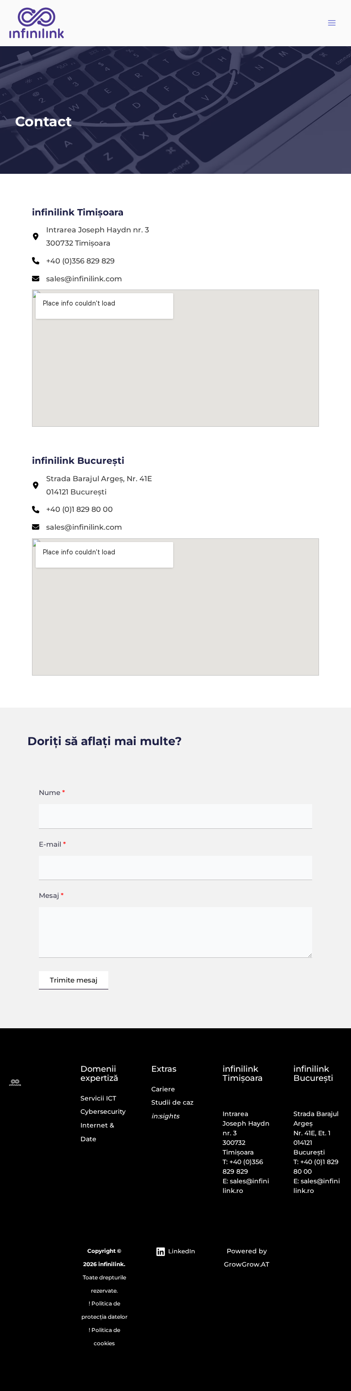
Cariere (163, 1089)
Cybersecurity (103, 1111)
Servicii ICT (98, 1098)
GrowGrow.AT (246, 1264)
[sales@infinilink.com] (77, 278)
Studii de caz (172, 1102)
